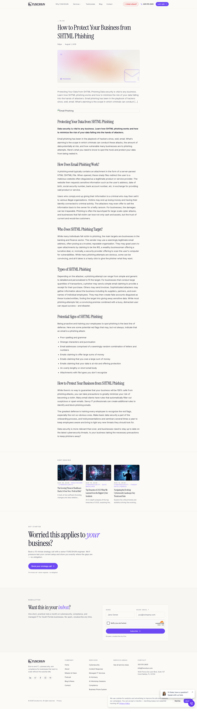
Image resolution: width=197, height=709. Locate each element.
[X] (35, 678)
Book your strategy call (41, 566)
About (67, 669)
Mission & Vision (71, 673)
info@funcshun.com (145, 668)
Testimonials (90, 4)
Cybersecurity (94, 665)
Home (67, 665)
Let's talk (161, 4)
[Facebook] (40, 678)
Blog (100, 4)
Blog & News (69, 681)
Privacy (59, 701)
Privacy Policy (124, 703)
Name (108, 610)
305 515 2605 (148, 4)
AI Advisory (93, 677)
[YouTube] (50, 678)
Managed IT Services (97, 673)
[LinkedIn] (30, 678)
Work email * (142, 610)
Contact (109, 4)
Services (76, 4)
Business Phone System (98, 689)
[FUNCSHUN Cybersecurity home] (36, 4)
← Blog (61, 21)
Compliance (93, 685)
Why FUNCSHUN (62, 4)
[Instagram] (45, 678)
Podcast (68, 677)
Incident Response (96, 669)
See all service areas (121, 665)
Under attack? (131, 4)
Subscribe (134, 631)
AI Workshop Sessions (97, 681)
